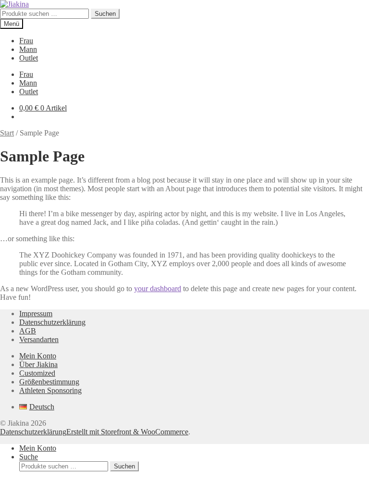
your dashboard (157, 288)
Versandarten (39, 339)
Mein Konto (37, 356)
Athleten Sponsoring (50, 390)
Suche (28, 457)
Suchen (105, 13)
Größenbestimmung (49, 382)
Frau (26, 41)
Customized (37, 373)
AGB (27, 331)
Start (7, 133)
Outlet (28, 58)
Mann (28, 49)
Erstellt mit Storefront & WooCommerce (127, 432)
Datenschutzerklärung (52, 322)
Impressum (35, 313)
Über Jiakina (38, 364)
